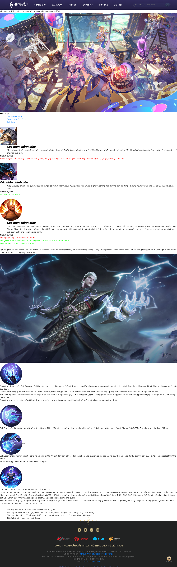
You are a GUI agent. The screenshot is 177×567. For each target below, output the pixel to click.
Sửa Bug (11, 122)
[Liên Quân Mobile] (18, 4)
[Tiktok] (91, 530)
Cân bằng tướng (14, 116)
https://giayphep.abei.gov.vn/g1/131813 (96, 554)
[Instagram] (97, 530)
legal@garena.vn (92, 561)
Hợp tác (103, 5)
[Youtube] (85, 530)
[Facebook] (79, 530)
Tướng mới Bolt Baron (17, 119)
